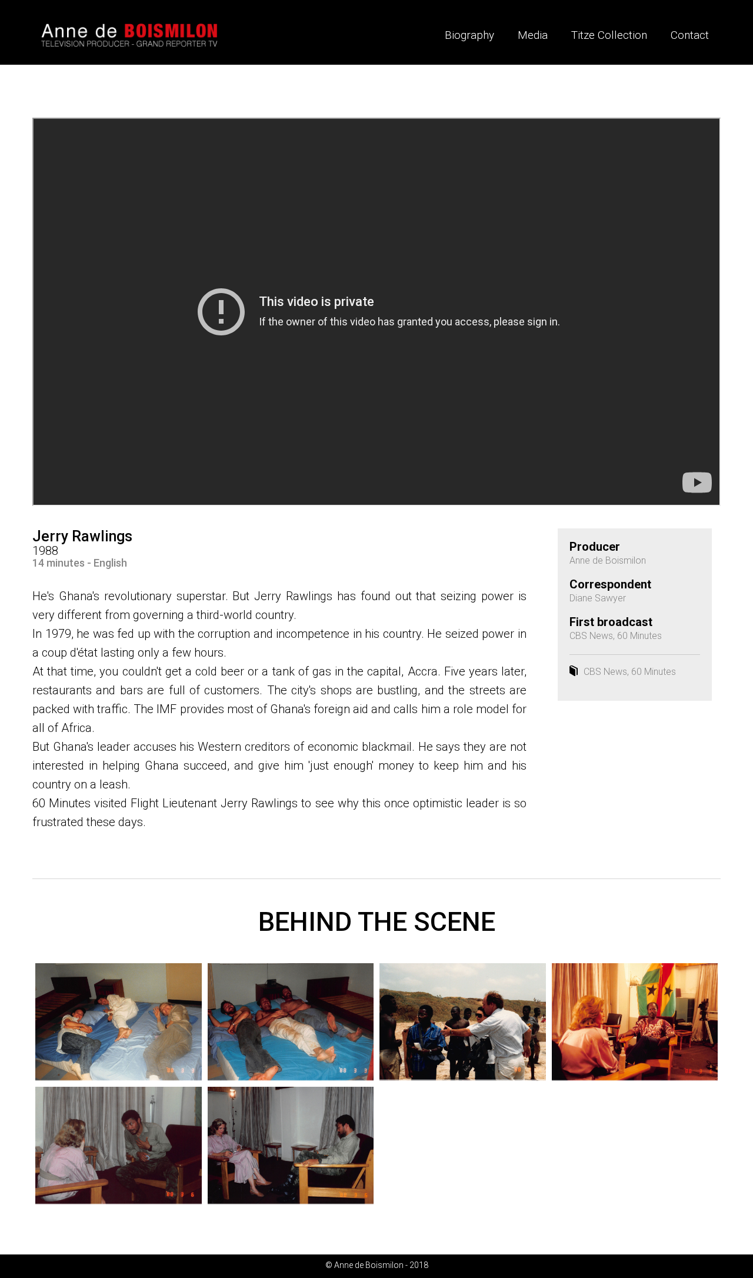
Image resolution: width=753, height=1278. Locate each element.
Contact (690, 35)
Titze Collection (609, 35)
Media (533, 35)
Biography (469, 35)
